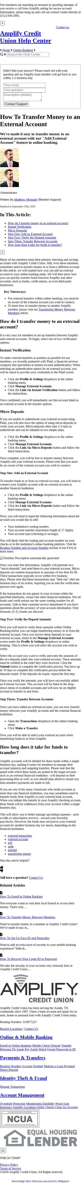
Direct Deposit (9, 1069)
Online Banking (23, 50)
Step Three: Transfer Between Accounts (32, 241)
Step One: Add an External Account (30, 234)
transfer (12, 850)
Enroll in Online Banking (15, 1045)
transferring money (19, 853)
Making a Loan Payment (59, 1066)
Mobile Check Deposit (46, 1045)
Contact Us (36, 877)
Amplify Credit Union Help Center (25, 37)
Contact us (62, 27)
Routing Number (10, 1066)
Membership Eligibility (40, 1103)
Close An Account (66, 1107)
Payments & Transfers (22, 1057)
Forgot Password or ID (61, 1049)
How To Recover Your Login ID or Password (28, 959)
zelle (11, 846)
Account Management (22, 1095)
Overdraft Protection (12, 1103)
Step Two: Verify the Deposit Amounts (32, 237)
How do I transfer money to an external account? (38, 223)
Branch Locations (11, 1029)
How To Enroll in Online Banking (21, 896)
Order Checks (45, 1107)
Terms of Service (10, 1168)
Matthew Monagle (25, 199)
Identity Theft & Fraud (23, 1078)
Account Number (32, 1066)
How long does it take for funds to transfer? (35, 245)
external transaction (20, 835)
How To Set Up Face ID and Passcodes (24, 938)
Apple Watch (38, 1049)
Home (6, 50)
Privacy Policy (9, 1164)
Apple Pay (22, 1049)
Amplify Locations (24, 1107)
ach (10, 842)
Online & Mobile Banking (26, 1037)
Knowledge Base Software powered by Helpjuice (40, 1181)
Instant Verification (19, 226)
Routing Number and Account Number (24, 548)
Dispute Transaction (12, 1086)
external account (18, 839)
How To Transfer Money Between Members (27, 917)
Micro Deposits (17, 230)
